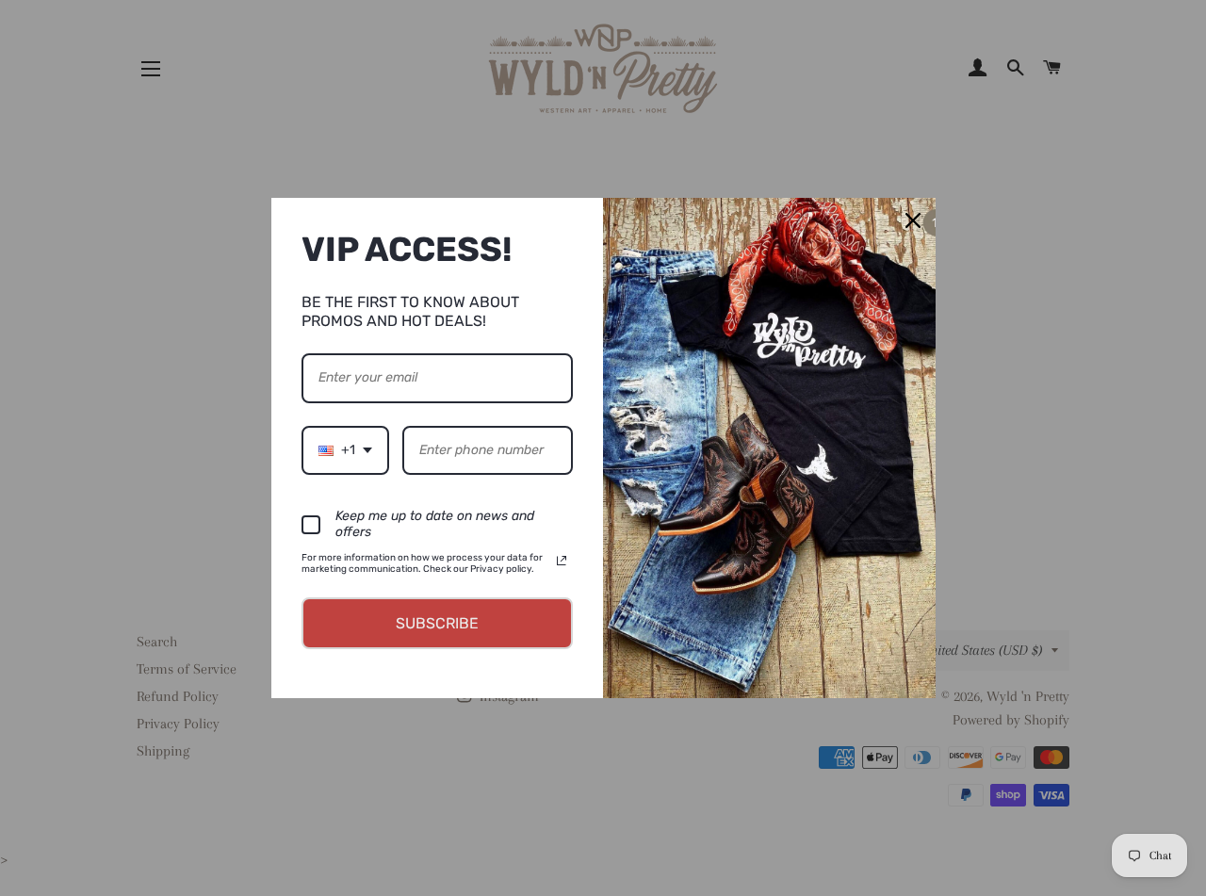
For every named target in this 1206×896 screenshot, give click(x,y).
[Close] (913, 220)
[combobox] (345, 451)
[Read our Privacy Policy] (561, 560)
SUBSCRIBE (437, 623)
